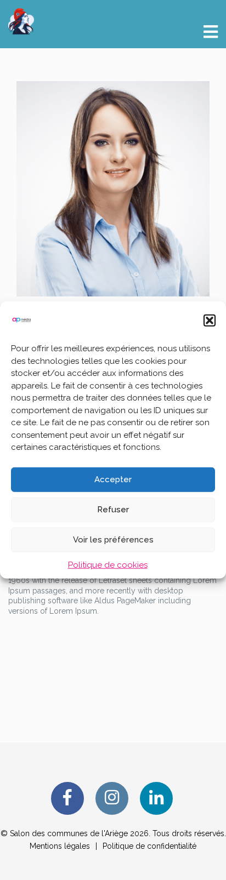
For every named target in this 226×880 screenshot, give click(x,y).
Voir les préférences (113, 540)
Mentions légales (60, 846)
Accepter (113, 479)
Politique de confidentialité (149, 846)
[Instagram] (111, 798)
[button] (209, 320)
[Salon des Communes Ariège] (21, 20)
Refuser (113, 510)
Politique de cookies (108, 564)
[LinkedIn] (156, 798)
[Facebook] (67, 798)
